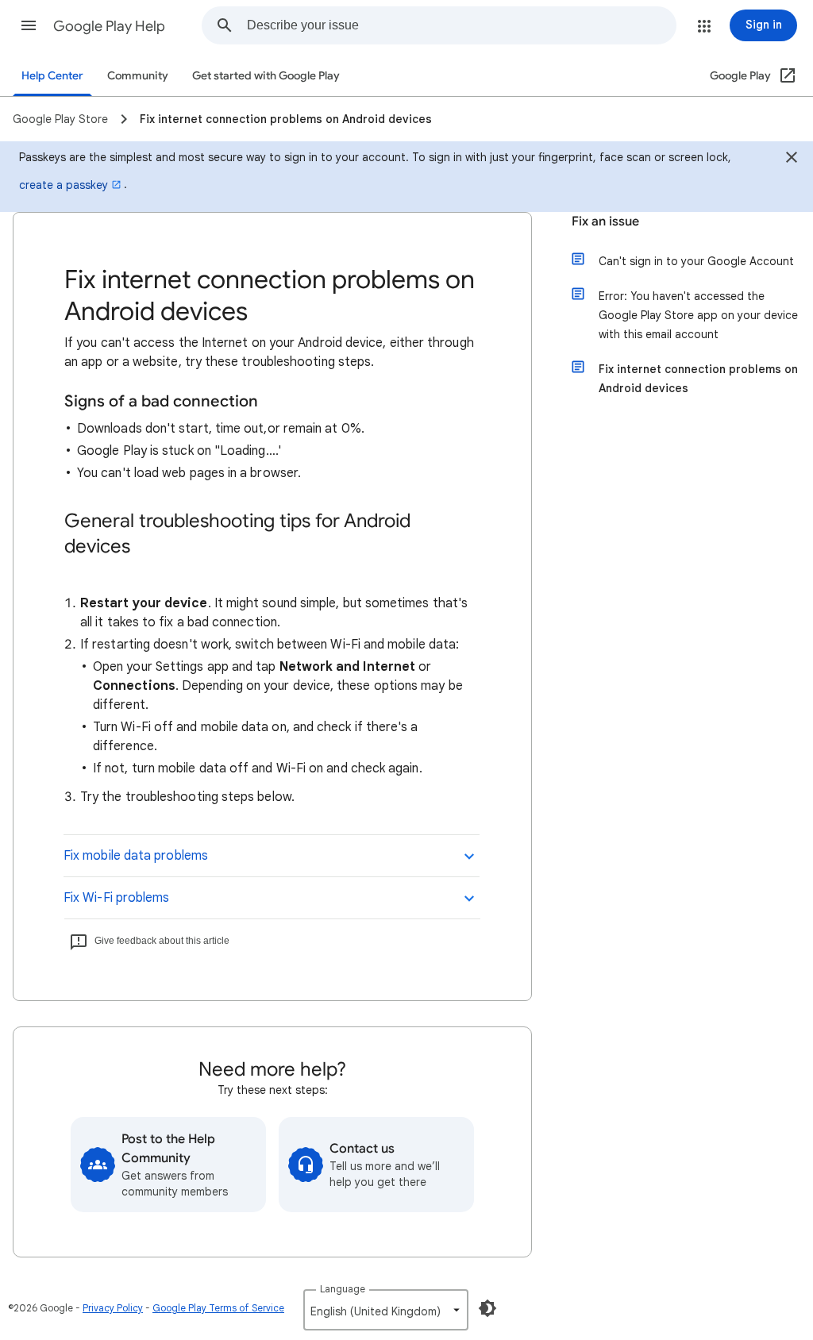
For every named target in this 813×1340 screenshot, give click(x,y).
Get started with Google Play (266, 76)
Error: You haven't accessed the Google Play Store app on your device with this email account (698, 315)
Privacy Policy (113, 1308)
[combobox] (461, 25)
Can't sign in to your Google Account (696, 261)
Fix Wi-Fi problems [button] (116, 898)
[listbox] (385, 1309)
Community (137, 76)
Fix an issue (605, 221)
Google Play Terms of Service (218, 1308)
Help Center (52, 76)
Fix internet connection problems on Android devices (698, 378)
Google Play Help (109, 26)
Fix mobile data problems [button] (136, 856)
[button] (29, 25)
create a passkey (63, 185)
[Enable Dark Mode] (487, 1308)
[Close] (791, 160)
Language (342, 1289)
